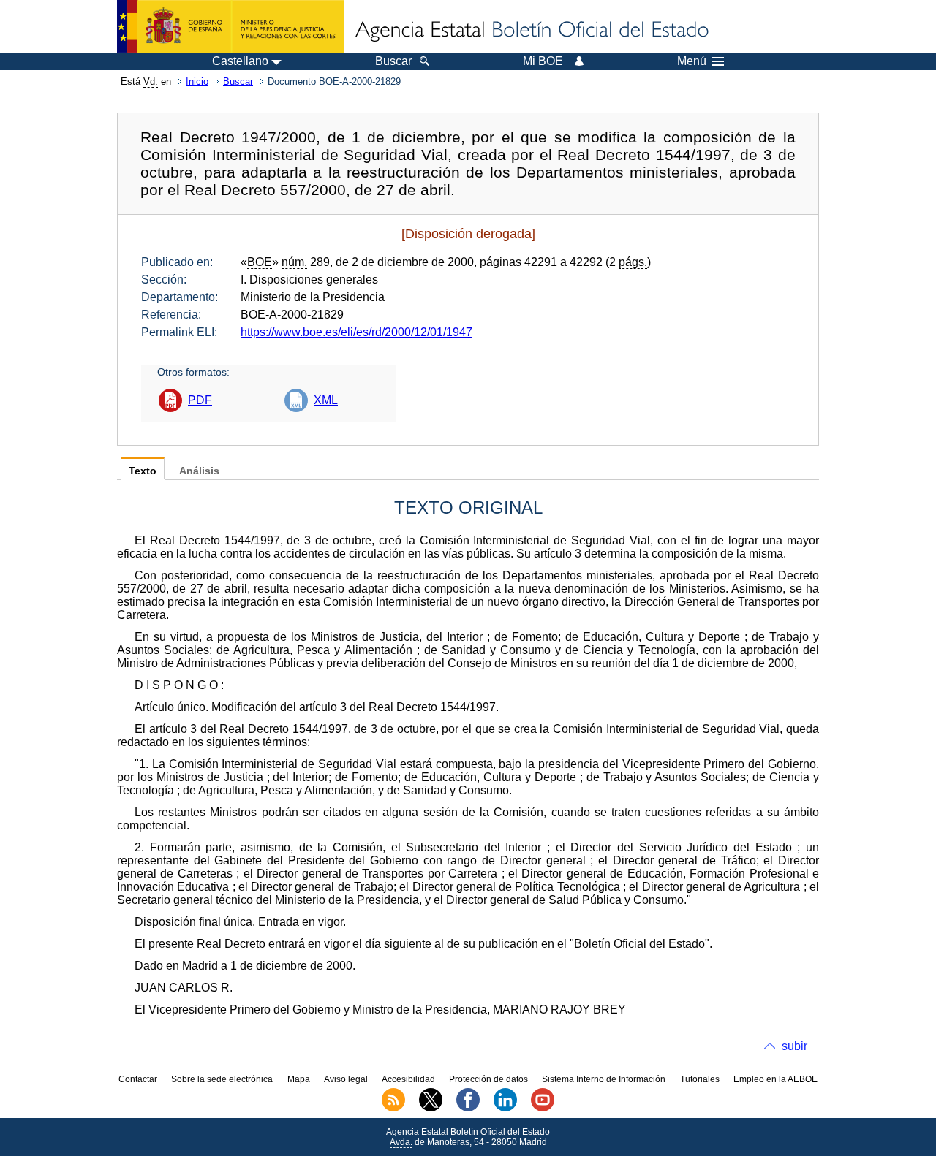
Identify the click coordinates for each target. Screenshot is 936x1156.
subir (794, 1046)
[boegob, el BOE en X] (430, 1108)
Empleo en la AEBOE (775, 1079)
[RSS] (393, 1108)
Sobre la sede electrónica (222, 1079)
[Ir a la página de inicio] (531, 31)
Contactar (137, 1079)
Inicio (197, 81)
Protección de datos (488, 1079)
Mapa (298, 1079)
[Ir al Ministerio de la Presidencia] (230, 26)
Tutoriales (700, 1079)
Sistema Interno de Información (603, 1079)
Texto (142, 470)
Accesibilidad (408, 1079)
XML (326, 400)
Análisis (199, 470)
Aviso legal (346, 1079)
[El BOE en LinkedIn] (505, 1108)
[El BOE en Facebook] (468, 1108)
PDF (200, 400)
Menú (691, 61)
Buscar (238, 81)
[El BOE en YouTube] (542, 1108)
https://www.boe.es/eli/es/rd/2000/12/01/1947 (356, 332)
